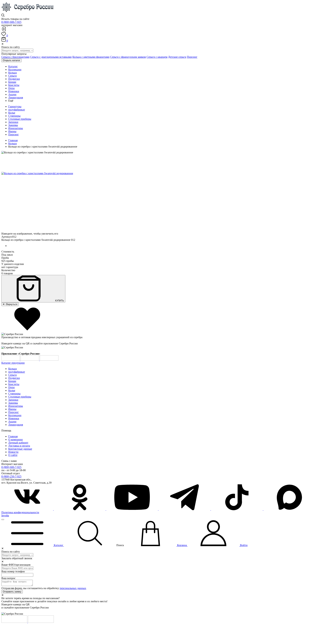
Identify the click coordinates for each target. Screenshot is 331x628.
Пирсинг (192, 56)
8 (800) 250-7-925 (11, 476)
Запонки (13, 122)
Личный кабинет (18, 442)
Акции (12, 421)
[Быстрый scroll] (2, 519)
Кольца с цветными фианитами (90, 56)
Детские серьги (177, 56)
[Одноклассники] (80, 509)
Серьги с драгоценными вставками (51, 56)
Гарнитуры (14, 106)
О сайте (12, 455)
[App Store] (30, 359)
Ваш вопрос (8, 578)
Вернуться (11, 304)
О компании (15, 439)
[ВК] (27, 509)
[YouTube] (132, 509)
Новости (13, 451)
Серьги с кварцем (157, 56)
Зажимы (13, 125)
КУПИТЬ (59, 300)
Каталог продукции (13, 362)
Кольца (12, 143)
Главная (13, 140)
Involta (5, 515)
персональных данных (73, 588)
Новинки (13, 418)
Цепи (11, 387)
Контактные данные (20, 448)
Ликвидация (15, 424)
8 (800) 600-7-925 (11, 22)
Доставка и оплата (19, 445)
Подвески (14, 378)
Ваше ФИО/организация (15, 564)
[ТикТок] (237, 509)
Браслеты (13, 384)
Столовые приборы (19, 118)
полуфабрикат (16, 109)
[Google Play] (11, 359)
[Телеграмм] (185, 509)
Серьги (12, 374)
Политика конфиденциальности (20, 512)
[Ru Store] (49, 359)
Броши (12, 381)
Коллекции (14, 415)
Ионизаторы (15, 128)
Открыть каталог (11, 60)
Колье (11, 112)
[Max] (289, 509)
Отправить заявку (12, 591)
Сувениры (14, 115)
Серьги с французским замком (128, 56)
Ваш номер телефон (13, 571)
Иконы (12, 131)
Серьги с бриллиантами (15, 56)
